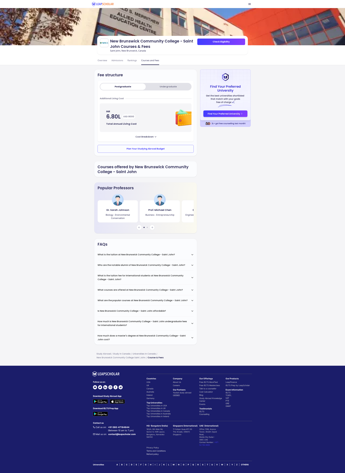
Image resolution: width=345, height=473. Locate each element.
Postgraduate (123, 86)
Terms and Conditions (156, 451)
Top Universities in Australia (158, 413)
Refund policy (152, 454)
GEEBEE (176, 395)
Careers (176, 385)
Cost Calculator (206, 392)
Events (202, 404)
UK (147, 385)
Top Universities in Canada (158, 411)
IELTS (201, 411)
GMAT (228, 406)
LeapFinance (231, 382)
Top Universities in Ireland (157, 416)
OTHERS (245, 464)
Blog (201, 395)
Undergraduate (168, 86)
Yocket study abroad (182, 392)
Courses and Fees (150, 60)
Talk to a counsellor (207, 388)
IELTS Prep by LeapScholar (238, 385)
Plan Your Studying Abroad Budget (146, 148)
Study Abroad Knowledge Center (210, 399)
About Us (177, 382)
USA (148, 382)
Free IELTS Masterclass (209, 385)
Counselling (204, 414)
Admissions (117, 60)
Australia (150, 392)
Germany (150, 398)
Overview (102, 60)
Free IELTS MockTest (208, 382)
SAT (227, 398)
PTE (227, 401)
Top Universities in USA (156, 405)
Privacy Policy (152, 447)
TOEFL (229, 395)
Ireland (149, 395)
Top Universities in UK (156, 408)
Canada (149, 388)
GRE (227, 403)
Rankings (132, 60)
